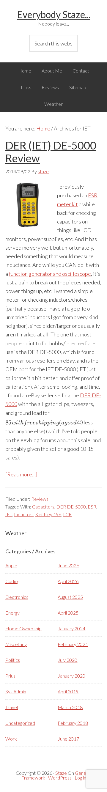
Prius (10, 675)
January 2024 (71, 628)
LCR (67, 514)
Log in (80, 777)
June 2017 (68, 738)
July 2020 (67, 660)
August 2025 (70, 597)
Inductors (24, 514)
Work (11, 738)
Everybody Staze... (53, 14)
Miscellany (16, 644)
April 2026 (68, 581)
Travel (11, 707)
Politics (12, 660)
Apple (11, 565)
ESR (92, 506)
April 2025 (68, 612)
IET (8, 514)
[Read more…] (21, 474)
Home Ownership (23, 628)
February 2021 (73, 644)
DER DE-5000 (71, 506)
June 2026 (68, 565)
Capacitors (43, 506)
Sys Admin (15, 691)
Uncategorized (20, 723)
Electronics (16, 597)
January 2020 (71, 675)
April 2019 (68, 691)
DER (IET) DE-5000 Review (50, 152)
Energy (12, 612)
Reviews (39, 499)
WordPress (60, 777)
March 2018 (70, 707)
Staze (61, 773)
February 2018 (73, 723)
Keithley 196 (48, 514)
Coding (12, 581)
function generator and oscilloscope (50, 273)
